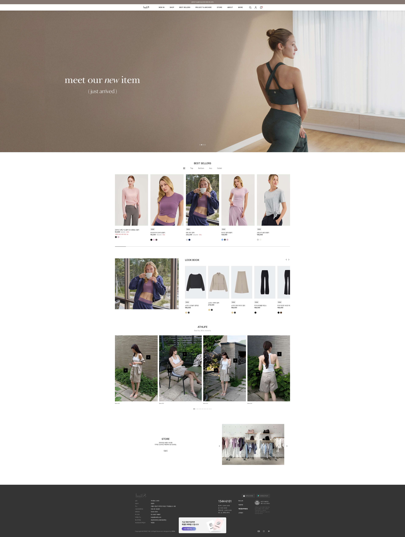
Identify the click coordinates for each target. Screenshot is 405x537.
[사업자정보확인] (162, 520)
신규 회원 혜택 (202, 2)
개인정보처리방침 (243, 509)
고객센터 (240, 513)
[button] (201, 144)
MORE (240, 7)
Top (191, 168)
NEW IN (161, 7)
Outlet (219, 168)
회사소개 (240, 501)
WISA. (173, 531)
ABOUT (230, 7)
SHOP (172, 7)
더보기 (165, 451)
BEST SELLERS (184, 7)
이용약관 (240, 505)
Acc (210, 168)
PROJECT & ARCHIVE (203, 7)
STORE (219, 7)
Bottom (201, 168)
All (184, 168)
